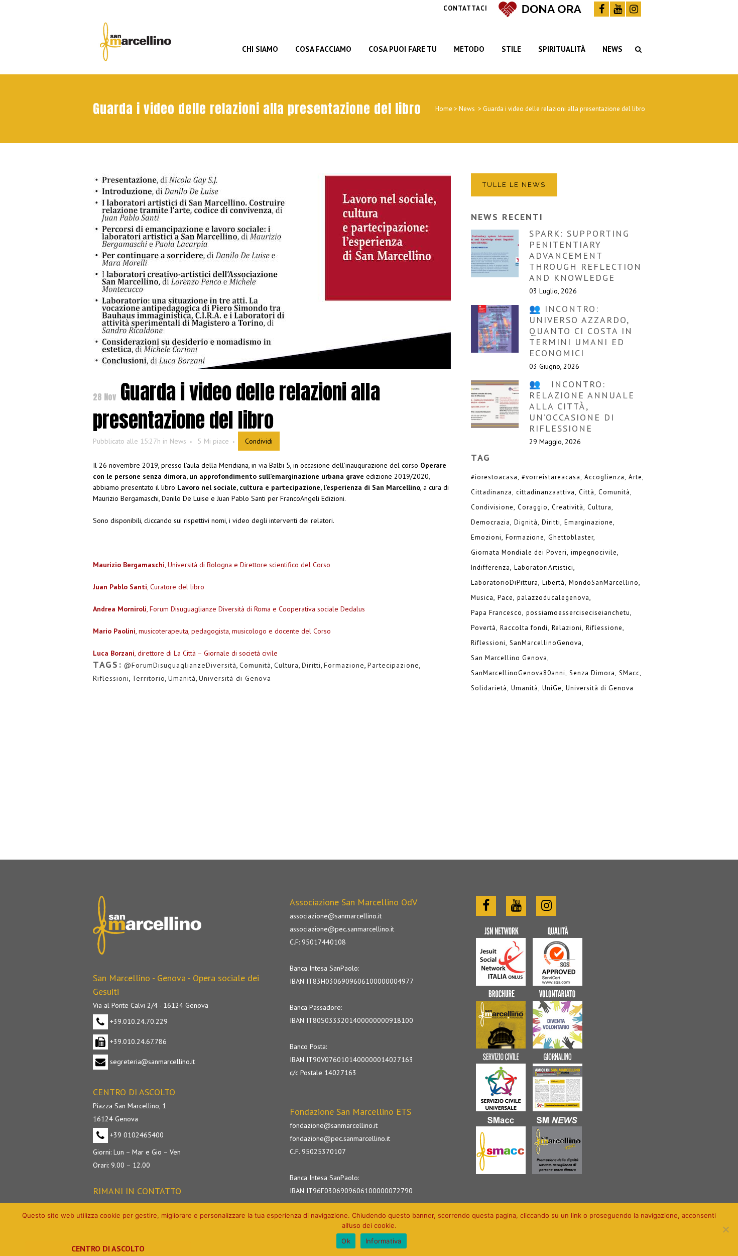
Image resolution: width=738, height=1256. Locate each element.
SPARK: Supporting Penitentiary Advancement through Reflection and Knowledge (585, 255)
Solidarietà (489, 688)
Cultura (286, 665)
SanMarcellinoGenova (546, 643)
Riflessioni (111, 678)
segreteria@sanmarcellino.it (151, 1061)
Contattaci (465, 8)
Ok (345, 1241)
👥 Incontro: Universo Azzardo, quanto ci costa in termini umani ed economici (581, 331)
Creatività (567, 507)
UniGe (552, 688)
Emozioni (486, 537)
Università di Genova (235, 678)
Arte (635, 477)
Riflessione (604, 627)
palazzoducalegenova (553, 597)
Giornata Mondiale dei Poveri (519, 552)
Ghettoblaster (570, 537)
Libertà (553, 582)
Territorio (148, 678)
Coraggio (533, 507)
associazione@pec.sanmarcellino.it (342, 928)
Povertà (483, 627)
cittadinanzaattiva (545, 492)
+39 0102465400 (136, 1134)
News (467, 108)
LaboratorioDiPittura (504, 582)
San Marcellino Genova (509, 658)
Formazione (344, 665)
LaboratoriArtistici (543, 567)
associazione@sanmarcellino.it (336, 915)
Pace (505, 597)
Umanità (182, 678)
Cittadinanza (491, 492)
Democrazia (490, 522)
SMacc (629, 673)
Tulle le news (514, 184)
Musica (482, 597)
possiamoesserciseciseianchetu (578, 612)
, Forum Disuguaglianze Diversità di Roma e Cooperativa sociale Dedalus (229, 608)
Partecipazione (393, 665)
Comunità (255, 665)
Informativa (383, 1241)
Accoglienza (604, 477)
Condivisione (492, 507)
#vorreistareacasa (551, 477)
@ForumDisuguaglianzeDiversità (180, 665)
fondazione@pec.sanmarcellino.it (340, 1138)
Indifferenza (490, 567)
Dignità (526, 522)
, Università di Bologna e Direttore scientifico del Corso (212, 564)
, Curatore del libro (148, 586)
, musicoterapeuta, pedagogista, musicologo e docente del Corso (212, 631)
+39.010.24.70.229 (138, 1021)
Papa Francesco (496, 612)
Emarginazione (588, 522)
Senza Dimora (592, 673)
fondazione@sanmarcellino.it (334, 1125)
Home (443, 108)
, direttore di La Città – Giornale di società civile (185, 653)
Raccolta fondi (524, 627)
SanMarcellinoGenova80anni (518, 673)
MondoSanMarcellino (604, 582)
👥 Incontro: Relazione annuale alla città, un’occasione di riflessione (582, 406)
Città (586, 492)
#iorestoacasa (494, 477)
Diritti (311, 665)
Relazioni (567, 627)
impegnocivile (594, 552)
